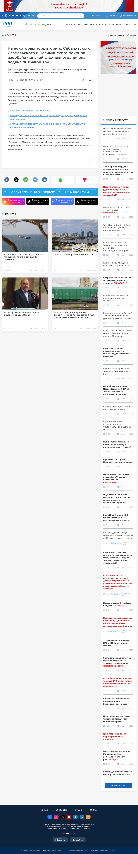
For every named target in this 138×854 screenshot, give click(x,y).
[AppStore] (78, 840)
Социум (131, 35)
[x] (62, 817)
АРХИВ (78, 810)
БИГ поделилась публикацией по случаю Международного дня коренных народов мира (48, 117)
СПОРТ (126, 25)
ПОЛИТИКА (88, 25)
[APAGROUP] (69, 833)
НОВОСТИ (101, 25)
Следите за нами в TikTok (40, 201)
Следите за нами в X (88, 201)
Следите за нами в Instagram (16, 201)
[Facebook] (2, 15)
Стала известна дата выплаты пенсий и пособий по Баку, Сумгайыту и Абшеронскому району (48, 126)
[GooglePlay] (60, 840)
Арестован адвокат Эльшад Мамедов (30, 110)
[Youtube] (13, 16)
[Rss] (24, 16)
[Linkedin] (20, 16)
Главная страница (115, 35)
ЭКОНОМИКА (114, 25)
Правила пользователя (77, 850)
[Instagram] (6, 15)
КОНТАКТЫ (61, 810)
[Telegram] (17, 16)
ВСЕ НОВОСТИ (73, 25)
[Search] (81, 16)
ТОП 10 (93, 810)
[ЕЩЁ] (134, 25)
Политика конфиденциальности (104, 850)
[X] (10, 16)
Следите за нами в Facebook (64, 201)
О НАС (44, 810)
